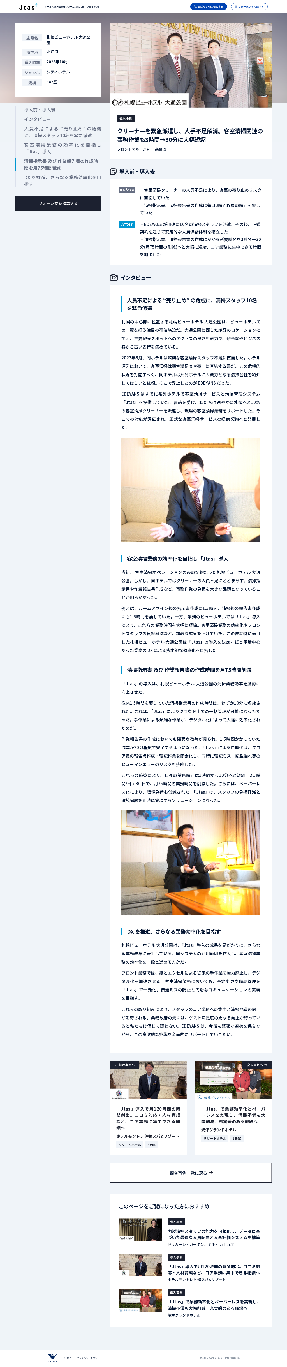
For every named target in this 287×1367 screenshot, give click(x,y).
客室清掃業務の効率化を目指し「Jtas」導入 (62, 148)
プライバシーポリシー (88, 1357)
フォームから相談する (58, 203)
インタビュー (37, 119)
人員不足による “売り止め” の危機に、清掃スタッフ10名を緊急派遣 (62, 132)
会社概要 (66, 1357)
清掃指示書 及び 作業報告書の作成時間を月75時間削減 (61, 164)
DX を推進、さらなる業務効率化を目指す (62, 180)
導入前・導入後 (39, 109)
